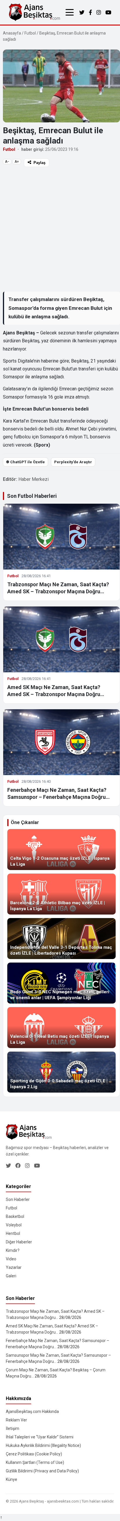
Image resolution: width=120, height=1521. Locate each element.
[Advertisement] (60, 229)
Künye (11, 1479)
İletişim (12, 1428)
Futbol (30, 33)
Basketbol (15, 1216)
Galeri (11, 1276)
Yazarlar (14, 1267)
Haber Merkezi (33, 479)
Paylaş (39, 162)
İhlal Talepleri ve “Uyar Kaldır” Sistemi (39, 1437)
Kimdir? (13, 1250)
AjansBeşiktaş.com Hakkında (32, 1411)
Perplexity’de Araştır (73, 462)
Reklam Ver (16, 1420)
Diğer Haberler (19, 1242)
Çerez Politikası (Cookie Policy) (34, 1454)
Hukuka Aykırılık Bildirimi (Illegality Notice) (43, 1445)
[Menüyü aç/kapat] (70, 12)
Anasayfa (12, 33)
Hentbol (13, 1233)
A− (7, 162)
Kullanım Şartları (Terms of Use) (35, 1462)
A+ (17, 162)
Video (11, 1259)
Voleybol (14, 1225)
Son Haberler (18, 1199)
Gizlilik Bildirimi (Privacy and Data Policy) (42, 1471)
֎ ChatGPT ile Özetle (25, 462)
